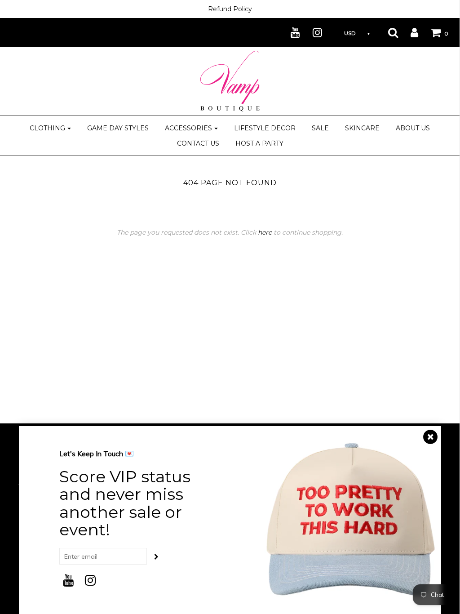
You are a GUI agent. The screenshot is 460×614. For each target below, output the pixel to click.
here (265, 232)
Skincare (362, 128)
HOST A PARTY (259, 143)
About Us (413, 128)
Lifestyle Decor (265, 128)
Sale (320, 128)
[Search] (387, 32)
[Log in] (408, 32)
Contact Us (198, 143)
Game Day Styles (118, 128)
